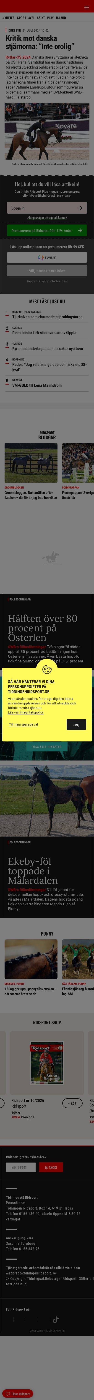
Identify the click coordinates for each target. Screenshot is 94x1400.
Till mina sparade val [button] (23, 724)
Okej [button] (76, 725)
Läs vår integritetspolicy (26, 712)
